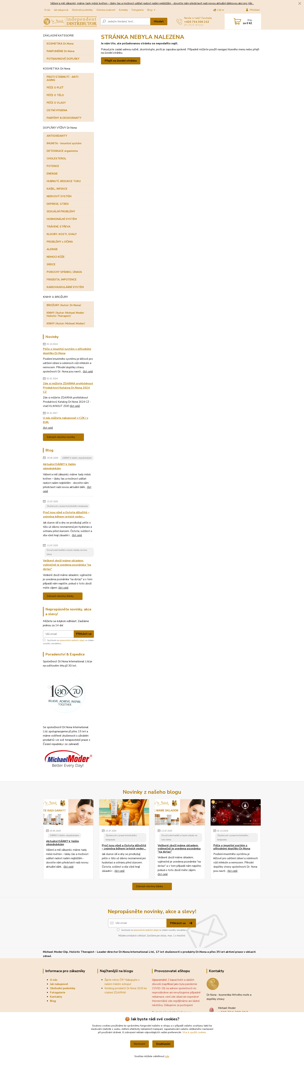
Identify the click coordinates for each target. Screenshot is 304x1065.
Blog (149, 10)
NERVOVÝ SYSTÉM (59, 196)
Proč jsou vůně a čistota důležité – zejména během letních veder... (66, 515)
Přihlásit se (84, 634)
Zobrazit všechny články (60, 596)
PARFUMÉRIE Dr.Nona (60, 51)
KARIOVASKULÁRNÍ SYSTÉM (65, 287)
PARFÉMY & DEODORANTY (64, 118)
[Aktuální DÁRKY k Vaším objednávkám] (68, 812)
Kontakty (123, 10)
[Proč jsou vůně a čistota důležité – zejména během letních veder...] (124, 812)
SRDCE (51, 264)
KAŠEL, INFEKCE (57, 189)
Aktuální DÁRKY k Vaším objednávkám (59, 466)
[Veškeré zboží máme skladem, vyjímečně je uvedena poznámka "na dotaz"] (180, 812)
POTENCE (53, 166)
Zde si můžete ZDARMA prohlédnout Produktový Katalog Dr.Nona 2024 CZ (68, 388)
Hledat (159, 21)
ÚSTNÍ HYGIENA (57, 110)
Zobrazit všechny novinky (61, 437)
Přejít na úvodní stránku (121, 61)
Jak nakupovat (61, 10)
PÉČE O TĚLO (55, 95)
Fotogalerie (138, 10)
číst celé (88, 371)
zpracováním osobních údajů (71, 640)
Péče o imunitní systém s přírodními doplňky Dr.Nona (67, 351)
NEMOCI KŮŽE (56, 257)
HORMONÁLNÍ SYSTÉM (62, 219)
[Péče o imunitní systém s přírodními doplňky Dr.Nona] (236, 812)
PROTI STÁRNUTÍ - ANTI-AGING (63, 78)
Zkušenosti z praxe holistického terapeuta (67, 506)
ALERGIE (52, 249)
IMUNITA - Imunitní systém (64, 143)
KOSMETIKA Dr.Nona (60, 43)
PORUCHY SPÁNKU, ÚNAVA (64, 272)
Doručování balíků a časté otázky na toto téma (67, 552)
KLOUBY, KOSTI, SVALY (62, 234)
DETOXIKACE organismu (62, 151)
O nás (47, 10)
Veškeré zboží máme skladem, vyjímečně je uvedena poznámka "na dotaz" (67, 565)
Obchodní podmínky (82, 10)
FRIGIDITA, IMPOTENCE (62, 279)
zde (167, 1056)
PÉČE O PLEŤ (55, 87)
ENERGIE (52, 173)
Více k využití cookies (194, 1032)
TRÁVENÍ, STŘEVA (58, 226)
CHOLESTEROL (56, 158)
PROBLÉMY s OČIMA (60, 241)
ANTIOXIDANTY (57, 136)
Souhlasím (163, 1044)
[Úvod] (70, 21)
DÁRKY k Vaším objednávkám (77, 458)
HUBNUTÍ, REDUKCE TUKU (64, 181)
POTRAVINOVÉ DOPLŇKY (63, 59)
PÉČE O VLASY (56, 102)
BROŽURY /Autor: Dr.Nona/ (64, 305)
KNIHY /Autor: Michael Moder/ (66, 323)
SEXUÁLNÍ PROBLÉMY (61, 211)
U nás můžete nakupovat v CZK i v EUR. (65, 420)
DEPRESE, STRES (58, 204)
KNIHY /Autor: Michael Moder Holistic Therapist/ (65, 314)
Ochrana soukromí (105, 10)
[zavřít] (299, 3)
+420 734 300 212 (196, 22)
